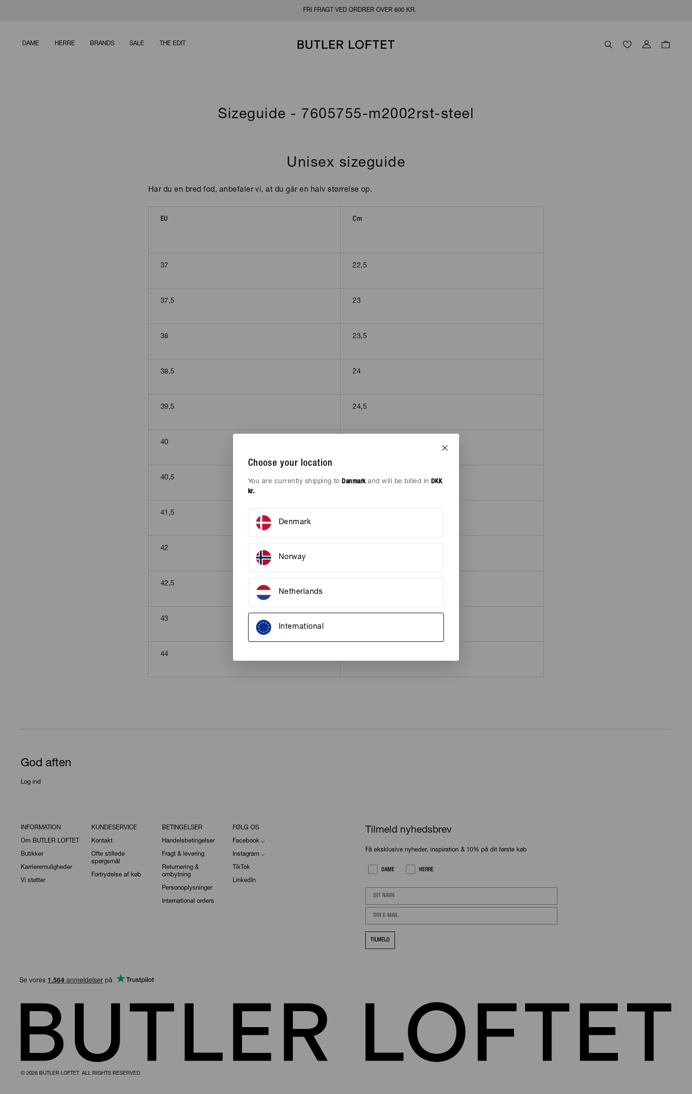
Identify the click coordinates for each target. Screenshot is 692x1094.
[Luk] (444, 447)
